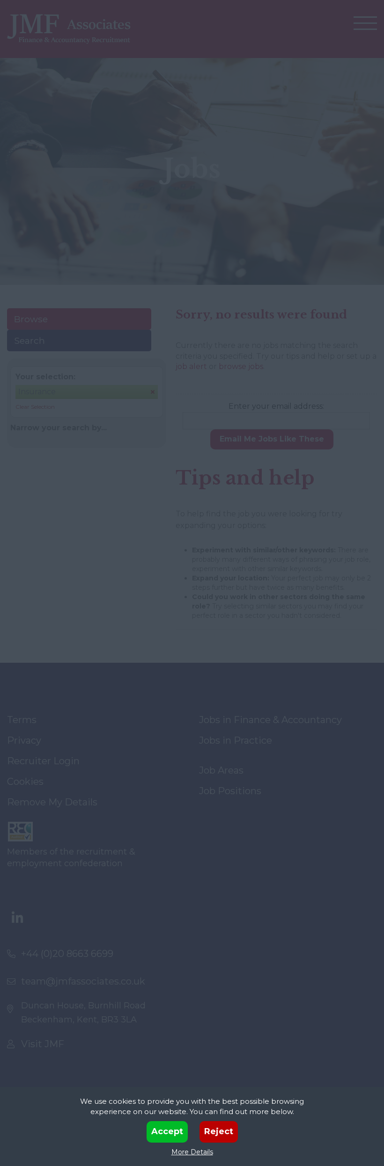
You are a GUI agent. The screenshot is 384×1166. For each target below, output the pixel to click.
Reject (218, 1131)
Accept (167, 1131)
